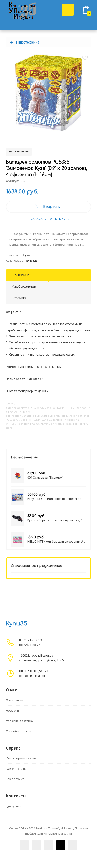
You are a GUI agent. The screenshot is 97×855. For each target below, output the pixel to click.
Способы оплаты (18, 731)
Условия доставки (20, 721)
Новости (12, 710)
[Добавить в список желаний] (85, 58)
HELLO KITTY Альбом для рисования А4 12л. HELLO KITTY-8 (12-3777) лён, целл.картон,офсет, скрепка (56, 541)
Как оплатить (16, 768)
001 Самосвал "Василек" (45, 477)
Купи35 (16, 624)
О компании (14, 700)
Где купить (13, 806)
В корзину (52, 206)
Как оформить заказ (21, 758)
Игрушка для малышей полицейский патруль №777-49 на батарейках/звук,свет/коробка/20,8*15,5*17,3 (54, 499)
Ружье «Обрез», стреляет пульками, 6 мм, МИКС (55, 520)
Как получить (16, 779)
